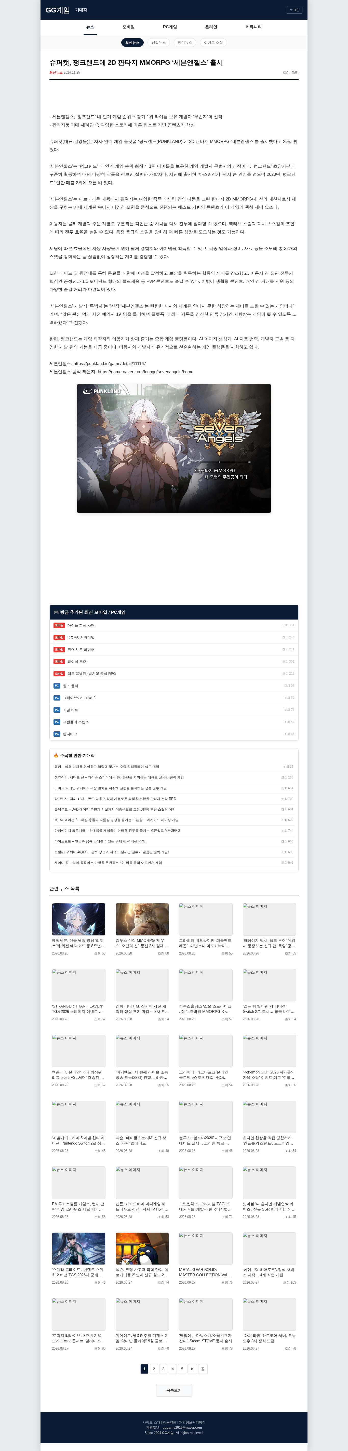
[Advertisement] (174, 97)
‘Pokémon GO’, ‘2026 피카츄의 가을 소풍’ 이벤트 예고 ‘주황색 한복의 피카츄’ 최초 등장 (269, 1075)
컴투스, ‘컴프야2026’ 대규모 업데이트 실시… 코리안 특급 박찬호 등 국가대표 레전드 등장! (205, 1141)
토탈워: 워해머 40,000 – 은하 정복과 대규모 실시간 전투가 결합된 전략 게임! (112, 852)
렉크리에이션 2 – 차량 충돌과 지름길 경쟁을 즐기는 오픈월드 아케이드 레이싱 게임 (117, 820)
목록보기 (174, 1390)
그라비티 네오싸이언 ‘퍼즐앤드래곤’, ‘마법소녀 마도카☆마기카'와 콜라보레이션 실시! (205, 943)
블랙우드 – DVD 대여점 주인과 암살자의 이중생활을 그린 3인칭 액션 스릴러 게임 (115, 809)
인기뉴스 (185, 43)
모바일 (129, 27)
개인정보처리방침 (192, 1422)
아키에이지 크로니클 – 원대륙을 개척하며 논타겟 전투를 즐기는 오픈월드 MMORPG (117, 830)
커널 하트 (70, 710)
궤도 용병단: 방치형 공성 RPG (92, 673)
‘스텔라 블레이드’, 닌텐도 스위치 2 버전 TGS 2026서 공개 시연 (77, 1272)
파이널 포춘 (77, 662)
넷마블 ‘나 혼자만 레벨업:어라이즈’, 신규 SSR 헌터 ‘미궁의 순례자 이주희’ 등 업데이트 (268, 1207)
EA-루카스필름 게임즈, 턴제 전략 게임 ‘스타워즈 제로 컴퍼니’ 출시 (78, 1207)
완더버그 (70, 734)
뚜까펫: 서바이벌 (81, 637)
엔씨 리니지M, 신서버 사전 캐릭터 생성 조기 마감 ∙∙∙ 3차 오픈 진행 (142, 1009)
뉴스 (90, 27)
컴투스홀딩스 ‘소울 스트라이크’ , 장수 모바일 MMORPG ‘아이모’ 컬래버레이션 (205, 1009)
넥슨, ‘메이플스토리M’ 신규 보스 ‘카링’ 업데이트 (141, 1140)
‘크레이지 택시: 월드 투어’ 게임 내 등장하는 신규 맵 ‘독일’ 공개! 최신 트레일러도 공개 (269, 943)
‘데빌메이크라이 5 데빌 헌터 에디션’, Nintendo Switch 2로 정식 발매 (78, 1141)
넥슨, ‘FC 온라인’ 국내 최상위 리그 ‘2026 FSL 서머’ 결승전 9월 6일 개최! (77, 1075)
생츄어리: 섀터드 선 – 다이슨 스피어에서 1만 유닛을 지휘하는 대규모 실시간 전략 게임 (119, 777)
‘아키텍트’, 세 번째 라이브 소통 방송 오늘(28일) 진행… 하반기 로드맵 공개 (142, 1075)
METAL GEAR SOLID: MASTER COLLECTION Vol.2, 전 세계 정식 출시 (205, 1272)
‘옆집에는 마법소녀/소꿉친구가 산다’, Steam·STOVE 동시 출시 (205, 1338)
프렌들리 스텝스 (76, 722)
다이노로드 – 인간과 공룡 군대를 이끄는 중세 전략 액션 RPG (100, 841)
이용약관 (169, 1422)
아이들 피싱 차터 (81, 625)
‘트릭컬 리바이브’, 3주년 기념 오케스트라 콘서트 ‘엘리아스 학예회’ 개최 (77, 1338)
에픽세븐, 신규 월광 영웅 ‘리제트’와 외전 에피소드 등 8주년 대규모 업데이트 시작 (78, 943)
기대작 (81, 10)
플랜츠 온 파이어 (81, 650)
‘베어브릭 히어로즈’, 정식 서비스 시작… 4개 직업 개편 (268, 1272)
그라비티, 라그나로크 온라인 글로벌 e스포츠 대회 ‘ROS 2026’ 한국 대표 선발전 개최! (203, 1075)
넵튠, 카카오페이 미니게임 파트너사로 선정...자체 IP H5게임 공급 (142, 1207)
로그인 (295, 10)
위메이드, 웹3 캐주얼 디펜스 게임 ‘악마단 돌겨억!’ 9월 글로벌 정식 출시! (142, 1338)
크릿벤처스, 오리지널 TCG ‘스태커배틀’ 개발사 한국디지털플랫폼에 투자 (205, 1207)
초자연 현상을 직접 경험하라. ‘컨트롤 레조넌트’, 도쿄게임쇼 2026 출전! (268, 1141)
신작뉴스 (159, 43)
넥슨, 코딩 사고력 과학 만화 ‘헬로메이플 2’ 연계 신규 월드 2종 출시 (142, 1272)
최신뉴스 (132, 43)
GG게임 (58, 10)
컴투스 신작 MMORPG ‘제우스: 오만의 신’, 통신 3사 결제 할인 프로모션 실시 (142, 943)
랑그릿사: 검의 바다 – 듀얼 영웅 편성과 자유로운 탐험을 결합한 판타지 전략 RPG (115, 799)
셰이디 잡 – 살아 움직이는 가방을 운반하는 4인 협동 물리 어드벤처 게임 (108, 863)
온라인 (211, 27)
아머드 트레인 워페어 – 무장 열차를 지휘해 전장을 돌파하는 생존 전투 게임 (111, 788)
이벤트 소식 (213, 43)
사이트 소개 (151, 1422)
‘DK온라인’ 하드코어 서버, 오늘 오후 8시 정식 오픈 (269, 1338)
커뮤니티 (254, 27)
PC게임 (170, 27)
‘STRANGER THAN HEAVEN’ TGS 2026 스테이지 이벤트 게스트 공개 (77, 1009)
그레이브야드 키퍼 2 (79, 698)
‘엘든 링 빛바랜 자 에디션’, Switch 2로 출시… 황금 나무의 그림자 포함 (269, 1009)
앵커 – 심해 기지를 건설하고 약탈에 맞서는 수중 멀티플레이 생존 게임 (107, 767)
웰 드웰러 (70, 686)
